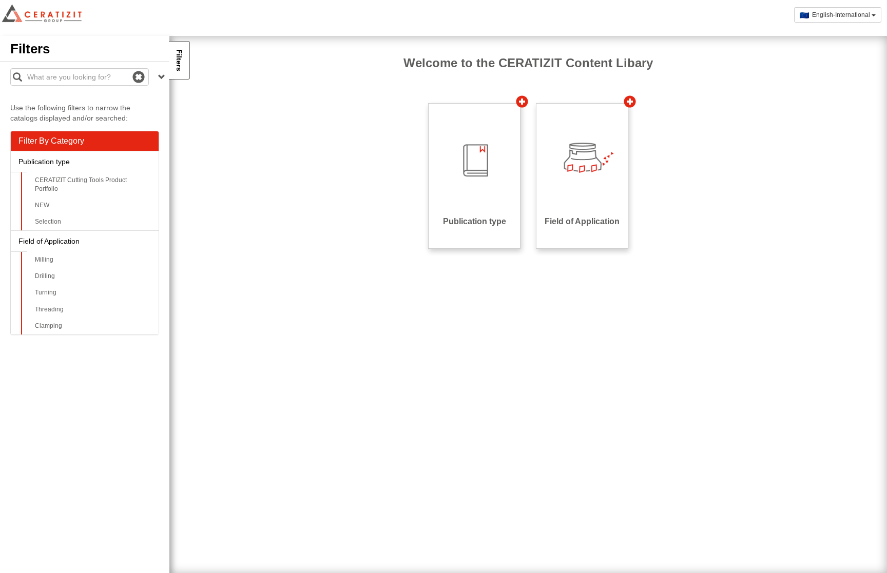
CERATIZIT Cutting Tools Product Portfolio (81, 184)
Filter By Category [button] (51, 140)
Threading (49, 309)
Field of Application (49, 241)
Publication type (44, 161)
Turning (45, 292)
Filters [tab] (179, 60)
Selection (48, 221)
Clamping (48, 325)
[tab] (85, 141)
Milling (44, 259)
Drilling (45, 276)
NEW (42, 205)
